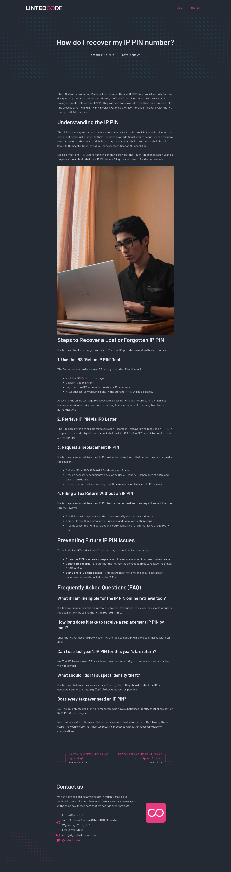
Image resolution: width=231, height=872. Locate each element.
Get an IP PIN (89, 378)
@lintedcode (71, 840)
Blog (179, 7)
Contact (195, 7)
